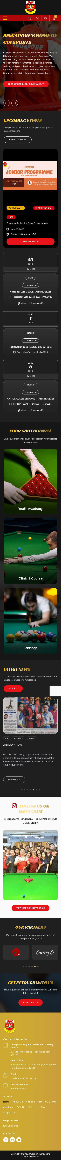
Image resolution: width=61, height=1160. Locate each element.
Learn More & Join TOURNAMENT (26, 84)
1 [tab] (21, 789)
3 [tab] (27, 789)
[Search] (29, 18)
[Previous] (6, 103)
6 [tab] (36, 789)
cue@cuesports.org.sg (23, 1078)
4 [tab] (30, 789)
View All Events (18, 139)
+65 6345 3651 (19, 1088)
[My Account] (37, 18)
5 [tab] (33, 789)
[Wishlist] (45, 18)
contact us (30, 1002)
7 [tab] (39, 789)
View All (13, 688)
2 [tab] (24, 789)
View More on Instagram (30, 908)
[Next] (14, 103)
